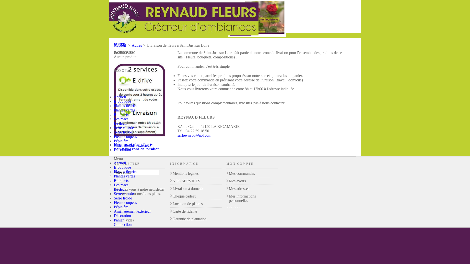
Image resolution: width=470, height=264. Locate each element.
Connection (123, 224)
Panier (119, 44)
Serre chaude (124, 128)
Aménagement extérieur (132, 145)
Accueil (120, 97)
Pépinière (121, 141)
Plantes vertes (124, 110)
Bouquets (121, 114)
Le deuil (120, 123)
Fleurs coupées (125, 136)
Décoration (122, 150)
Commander (149, 81)
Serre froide (123, 132)
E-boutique (122, 101)
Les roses (121, 119)
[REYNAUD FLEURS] (183, 19)
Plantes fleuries (125, 106)
